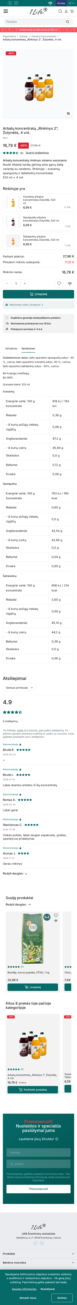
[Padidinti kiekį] (25, 283)
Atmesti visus (28, 1297)
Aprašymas (28, 348)
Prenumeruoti (38, 1189)
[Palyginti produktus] (50, 3)
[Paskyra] (66, 11)
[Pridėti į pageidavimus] (59, 283)
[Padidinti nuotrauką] (68, 113)
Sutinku (62, 1297)
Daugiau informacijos (24, 1288)
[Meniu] (6, 11)
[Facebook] (9, 3)
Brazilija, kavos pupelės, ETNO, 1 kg (28, 972)
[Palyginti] (70, 283)
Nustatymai (48, 1288)
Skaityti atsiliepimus (37, 152)
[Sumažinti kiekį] (7, 283)
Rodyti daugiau (13, 873)
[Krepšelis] (71, 11)
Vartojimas (11, 348)
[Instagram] (16, 3)
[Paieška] (60, 11)
